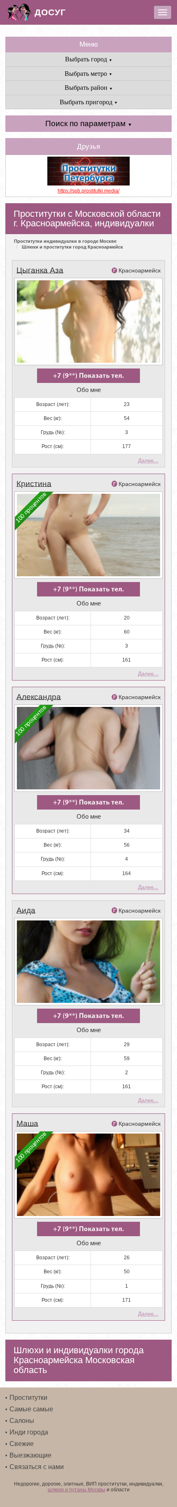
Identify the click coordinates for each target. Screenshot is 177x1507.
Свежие (21, 1443)
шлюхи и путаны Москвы (76, 1490)
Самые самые (31, 1409)
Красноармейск (140, 270)
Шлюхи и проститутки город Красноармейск (72, 246)
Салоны (21, 1420)
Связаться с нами (36, 1466)
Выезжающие (30, 1455)
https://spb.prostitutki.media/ (88, 191)
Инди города (28, 1432)
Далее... (148, 461)
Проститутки (28, 1397)
